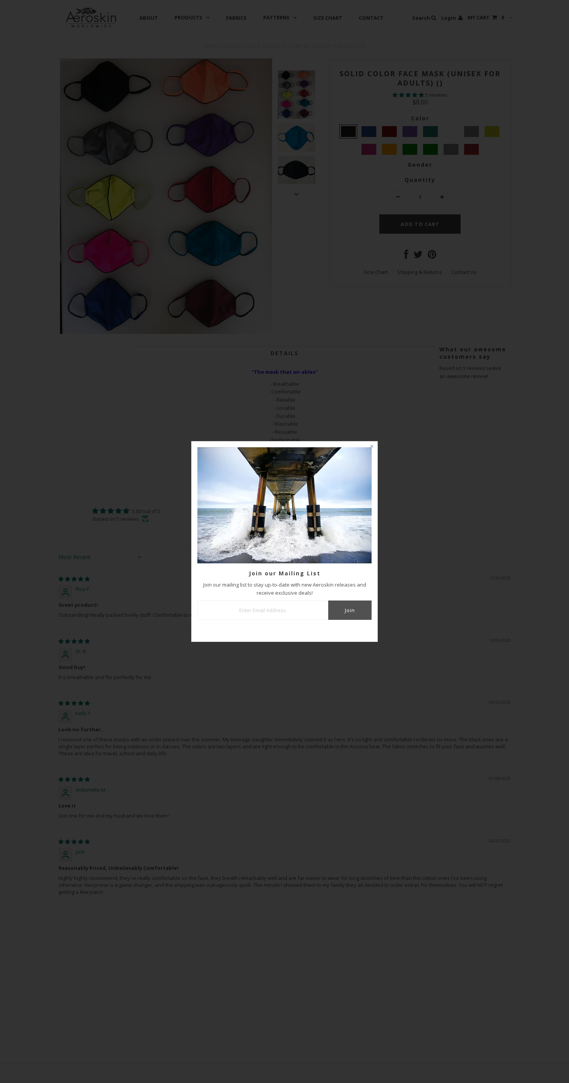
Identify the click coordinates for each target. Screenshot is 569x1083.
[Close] (371, 447)
